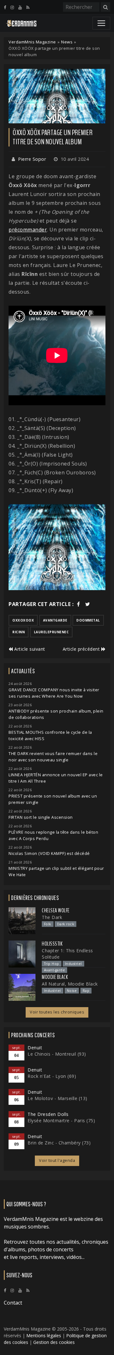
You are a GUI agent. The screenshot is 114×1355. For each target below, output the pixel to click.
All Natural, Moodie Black (70, 984)
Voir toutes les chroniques (57, 1012)
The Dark (52, 917)
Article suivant (29, 649)
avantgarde (55, 620)
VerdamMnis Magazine (32, 42)
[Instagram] (12, 7)
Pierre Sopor (32, 159)
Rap (86, 990)
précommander (28, 229)
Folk (47, 924)
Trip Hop (51, 963)
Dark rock (65, 924)
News (67, 42)
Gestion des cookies (54, 1342)
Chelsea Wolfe (56, 910)
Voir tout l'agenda (57, 1160)
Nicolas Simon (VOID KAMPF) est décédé (49, 853)
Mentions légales (43, 1335)
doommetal (88, 620)
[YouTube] (20, 7)
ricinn (18, 632)
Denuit (35, 1048)
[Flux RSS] (27, 7)
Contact (13, 1302)
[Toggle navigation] (101, 23)
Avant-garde (54, 970)
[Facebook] (5, 7)
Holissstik (52, 944)
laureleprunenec (51, 632)
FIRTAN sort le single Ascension (41, 817)
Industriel (73, 963)
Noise (72, 990)
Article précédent (82, 649)
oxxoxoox (23, 620)
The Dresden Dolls (48, 1114)
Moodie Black (55, 977)
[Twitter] (87, 604)
